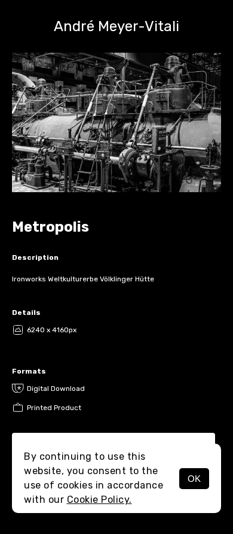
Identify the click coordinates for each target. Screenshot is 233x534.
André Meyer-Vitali (116, 26)
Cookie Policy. (99, 499)
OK (194, 479)
